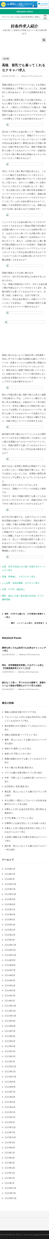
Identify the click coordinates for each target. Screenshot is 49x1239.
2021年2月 (10, 1178)
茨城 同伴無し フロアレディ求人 (18, 576)
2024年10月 (10, 955)
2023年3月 (10, 1051)
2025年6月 (10, 914)
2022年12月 (10, 1066)
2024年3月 (10, 990)
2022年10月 (10, 1076)
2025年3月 (10, 930)
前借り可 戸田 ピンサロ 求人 (18, 753)
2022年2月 (10, 1117)
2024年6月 (10, 975)
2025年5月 (10, 919)
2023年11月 (10, 1011)
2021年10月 (10, 1137)
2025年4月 (10, 924)
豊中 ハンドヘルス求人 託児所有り (27, 623)
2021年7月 (10, 1152)
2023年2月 (10, 1056)
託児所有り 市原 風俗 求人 (17, 786)
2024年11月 (10, 950)
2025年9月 (10, 899)
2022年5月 (10, 1102)
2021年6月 (10, 1158)
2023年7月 (10, 1031)
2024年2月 (10, 995)
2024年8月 (10, 965)
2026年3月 (10, 869)
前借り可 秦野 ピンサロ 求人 (18, 748)
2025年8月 (10, 904)
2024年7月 (10, 970)
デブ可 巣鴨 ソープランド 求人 (19, 818)
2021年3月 (10, 1173)
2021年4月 (10, 1168)
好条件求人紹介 (24, 26)
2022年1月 (10, 1122)
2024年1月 (10, 1000)
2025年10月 (10, 894)
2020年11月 (10, 1193)
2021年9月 (10, 1142)
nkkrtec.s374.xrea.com (31, 76)
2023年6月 (10, 1036)
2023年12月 (10, 1006)
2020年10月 (10, 1198)
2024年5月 (10, 980)
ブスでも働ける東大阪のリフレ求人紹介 (23, 772)
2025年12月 (10, 884)
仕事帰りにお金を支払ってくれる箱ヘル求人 (25, 823)
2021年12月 (10, 1127)
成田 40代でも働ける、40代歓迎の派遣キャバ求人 (25, 615)
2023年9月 (10, 1021)
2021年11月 (10, 1132)
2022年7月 (10, 1092)
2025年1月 (10, 940)
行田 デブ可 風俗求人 (13, 589)
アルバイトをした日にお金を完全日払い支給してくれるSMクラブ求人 (24, 17)
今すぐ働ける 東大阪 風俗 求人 (19, 767)
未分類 (6, 58)
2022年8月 (10, 1087)
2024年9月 (10, 960)
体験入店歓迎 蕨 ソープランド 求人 (21, 735)
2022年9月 (10, 1082)
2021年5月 (10, 1163)
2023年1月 (10, 1061)
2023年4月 (10, 1046)
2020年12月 (10, 1188)
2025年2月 (10, 935)
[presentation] (45, 18)
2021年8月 (10, 1147)
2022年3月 (10, 1112)
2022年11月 (10, 1071)
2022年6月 (10, 1097)
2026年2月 (10, 874)
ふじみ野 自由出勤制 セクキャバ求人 (21, 583)
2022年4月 (10, 1107)
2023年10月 (10, 1016)
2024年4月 (10, 985)
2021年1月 (9, 1183)
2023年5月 (10, 1041)
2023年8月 (10, 1026)
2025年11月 (10, 889)
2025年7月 (10, 909)
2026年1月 (10, 879)
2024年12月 (10, 945)
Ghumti (26, 1235)
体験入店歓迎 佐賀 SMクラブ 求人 (21, 712)
